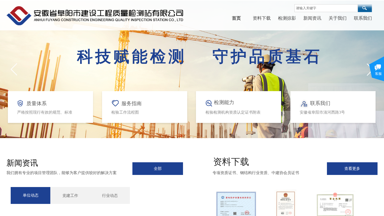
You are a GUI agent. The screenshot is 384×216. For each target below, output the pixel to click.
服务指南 (131, 103)
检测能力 (224, 102)
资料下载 (262, 18)
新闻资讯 (312, 18)
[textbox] (326, 8)
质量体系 (36, 103)
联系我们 (363, 18)
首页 (236, 18)
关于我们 (338, 18)
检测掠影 (287, 18)
